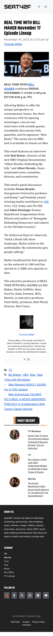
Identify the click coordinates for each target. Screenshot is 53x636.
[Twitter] (24, 359)
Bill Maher (14, 374)
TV (10, 370)
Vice (6, 565)
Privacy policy (38, 622)
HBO (25, 374)
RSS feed (15, 622)
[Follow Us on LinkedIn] (38, 595)
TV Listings (9, 576)
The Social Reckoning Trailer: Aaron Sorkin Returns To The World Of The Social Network (38, 489)
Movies (7, 557)
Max (32, 374)
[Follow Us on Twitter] (22, 595)
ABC (46, 202)
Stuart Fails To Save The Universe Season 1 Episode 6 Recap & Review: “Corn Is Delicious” (38, 442)
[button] (39, 7)
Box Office (9, 572)
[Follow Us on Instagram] (30, 595)
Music (7, 568)
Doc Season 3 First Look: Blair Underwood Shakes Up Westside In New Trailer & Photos (37, 465)
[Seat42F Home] (7, 595)
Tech (6, 561)
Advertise (26, 625)
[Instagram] (28, 359)
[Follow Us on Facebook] (14, 595)
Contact (25, 622)
